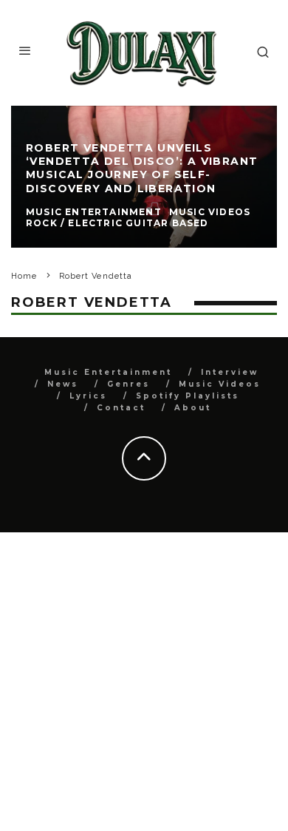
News (62, 384)
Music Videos (220, 384)
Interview (229, 372)
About (192, 408)
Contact (121, 408)
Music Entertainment (108, 372)
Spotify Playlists (187, 396)
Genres (128, 384)
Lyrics (88, 396)
